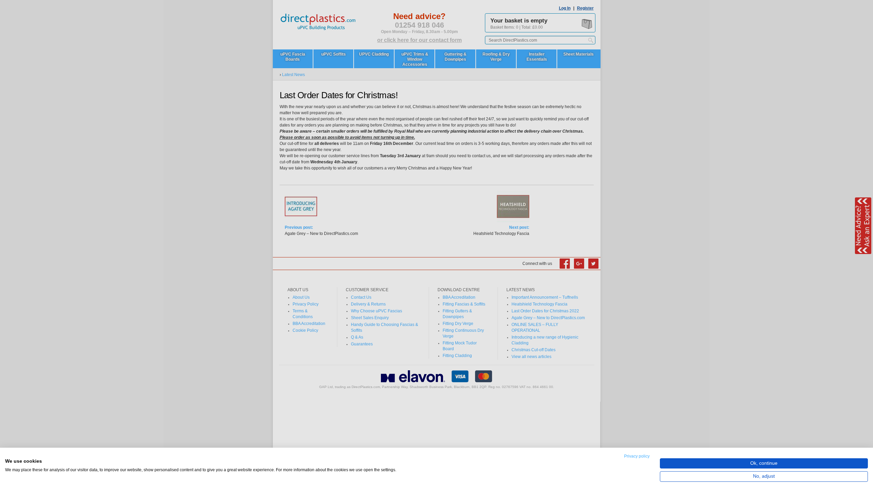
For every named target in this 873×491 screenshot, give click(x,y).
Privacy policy (637, 456)
